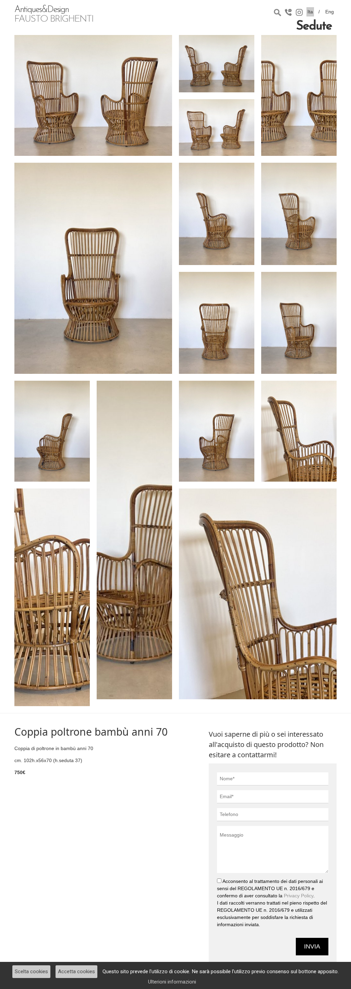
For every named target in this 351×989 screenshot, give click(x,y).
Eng (329, 11)
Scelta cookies (31, 971)
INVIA (312, 946)
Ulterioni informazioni (172, 982)
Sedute (314, 26)
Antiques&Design (53, 14)
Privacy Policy (298, 895)
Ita (310, 11)
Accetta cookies (76, 971)
